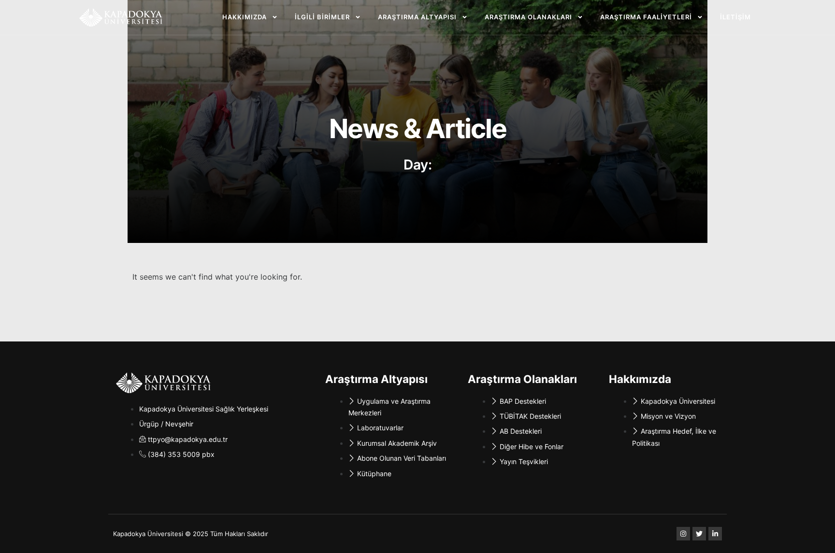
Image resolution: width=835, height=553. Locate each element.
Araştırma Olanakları (528, 17)
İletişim (735, 17)
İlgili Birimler (322, 17)
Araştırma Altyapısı (417, 17)
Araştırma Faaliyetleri (646, 17)
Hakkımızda (244, 17)
